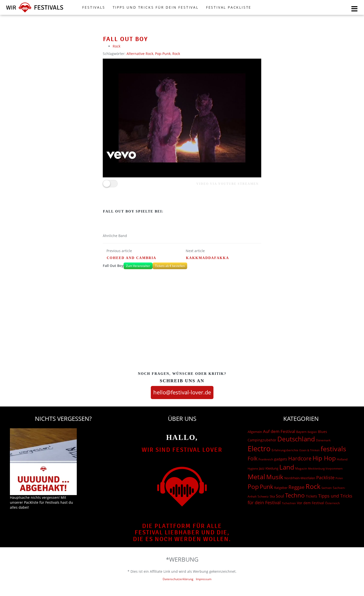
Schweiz (263, 496)
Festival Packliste (228, 7)
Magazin (301, 468)
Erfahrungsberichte (285, 450)
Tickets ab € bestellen (170, 266)
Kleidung (271, 468)
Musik (274, 477)
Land (286, 467)
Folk (253, 458)
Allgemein (255, 431)
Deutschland (296, 438)
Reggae (296, 487)
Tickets (311, 496)
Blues (322, 431)
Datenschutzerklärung (178, 579)
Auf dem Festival (279, 431)
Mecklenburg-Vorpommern (325, 468)
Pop (253, 486)
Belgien (312, 432)
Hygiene (253, 468)
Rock (116, 46)
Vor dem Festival (310, 503)
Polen (339, 478)
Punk (266, 487)
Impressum (203, 579)
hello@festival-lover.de (182, 392)
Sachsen (326, 488)
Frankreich (266, 459)
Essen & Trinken (309, 450)
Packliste (325, 477)
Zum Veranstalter (138, 266)
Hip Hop (324, 458)
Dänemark (323, 440)
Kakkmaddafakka (207, 258)
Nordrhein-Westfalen (299, 478)
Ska (272, 496)
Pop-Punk (163, 53)
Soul (280, 496)
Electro (259, 448)
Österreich (332, 503)
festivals (333, 448)
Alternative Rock (140, 53)
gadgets (280, 459)
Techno (295, 495)
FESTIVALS (93, 7)
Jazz (261, 468)
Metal (256, 476)
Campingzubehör (262, 440)
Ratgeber (280, 487)
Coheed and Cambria (131, 258)
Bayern (301, 432)
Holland (342, 459)
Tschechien (289, 503)
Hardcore (300, 458)
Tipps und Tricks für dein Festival (156, 7)
